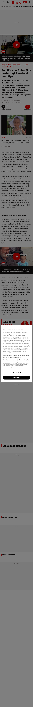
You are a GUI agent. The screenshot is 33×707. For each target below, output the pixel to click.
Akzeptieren (16, 377)
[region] (16, 353)
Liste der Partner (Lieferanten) (10, 366)
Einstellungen (16, 372)
